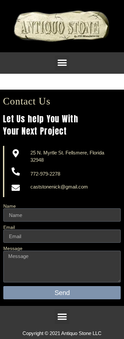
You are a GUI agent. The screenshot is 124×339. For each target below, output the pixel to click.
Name (9, 206)
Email (9, 227)
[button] (62, 63)
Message (12, 248)
